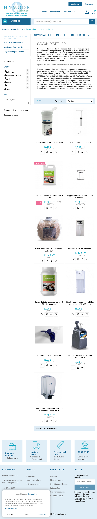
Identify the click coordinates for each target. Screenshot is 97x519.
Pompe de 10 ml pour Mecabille (80, 249)
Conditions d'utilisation (59, 484)
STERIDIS (17, 89)
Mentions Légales (59, 514)
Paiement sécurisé (57, 492)
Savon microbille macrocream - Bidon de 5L (80, 356)
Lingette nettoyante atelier (14, 52)
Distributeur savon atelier (13, 47)
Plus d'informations (11, 508)
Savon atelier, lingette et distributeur (16, 38)
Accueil (45, 12)
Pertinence (80, 101)
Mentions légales (56, 480)
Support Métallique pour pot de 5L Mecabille (80, 196)
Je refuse (10, 514)
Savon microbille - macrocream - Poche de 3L (49, 250)
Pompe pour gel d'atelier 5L (80, 142)
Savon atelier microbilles (13, 43)
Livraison (53, 476)
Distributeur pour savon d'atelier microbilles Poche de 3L (49, 410)
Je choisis (26, 514)
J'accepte (42, 514)
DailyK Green (17, 72)
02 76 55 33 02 (9, 488)
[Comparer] (47, 153)
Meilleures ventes (33, 484)
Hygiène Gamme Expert (17, 75)
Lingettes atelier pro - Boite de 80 (49, 142)
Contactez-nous (69, 12)
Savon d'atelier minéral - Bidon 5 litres (49, 196)
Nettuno (17, 86)
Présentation (55, 12)
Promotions (30, 476)
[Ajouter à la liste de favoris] (56, 153)
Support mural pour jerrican (49, 355)
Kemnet (17, 82)
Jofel (17, 79)
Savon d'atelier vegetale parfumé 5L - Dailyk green (49, 303)
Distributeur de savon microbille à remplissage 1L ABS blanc (80, 303)
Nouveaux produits (33, 480)
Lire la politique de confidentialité (84, 500)
